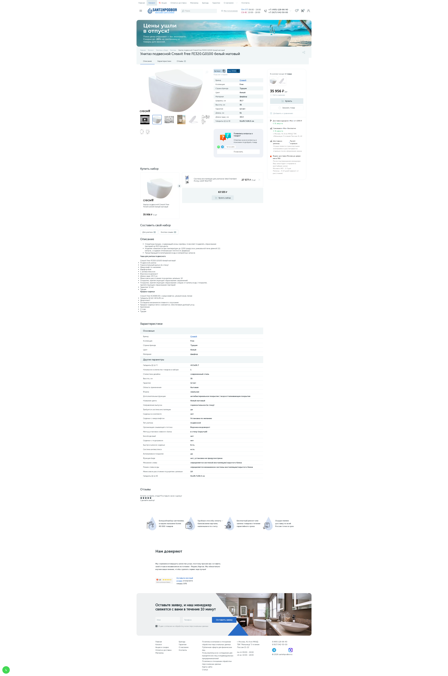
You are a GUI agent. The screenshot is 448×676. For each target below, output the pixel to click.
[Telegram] (274, 650)
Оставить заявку (224, 620)
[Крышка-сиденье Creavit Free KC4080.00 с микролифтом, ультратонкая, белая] (282, 81)
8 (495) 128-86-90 (279, 642)
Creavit (243, 80)
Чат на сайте (230, 147)
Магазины (194, 3)
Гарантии (216, 3)
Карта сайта (207, 667)
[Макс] (291, 650)
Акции (164, 3)
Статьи (205, 670)
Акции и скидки (162, 647)
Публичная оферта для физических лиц (217, 648)
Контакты (246, 3)
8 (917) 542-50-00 (279, 644)
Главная (141, 3)
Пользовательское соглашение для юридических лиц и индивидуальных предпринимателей (217, 656)
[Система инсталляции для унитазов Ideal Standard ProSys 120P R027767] (187, 179)
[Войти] (308, 11)
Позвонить (238, 152)
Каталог (152, 3)
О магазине (229, 3)
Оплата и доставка (178, 3)
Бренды (205, 3)
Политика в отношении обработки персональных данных (217, 662)
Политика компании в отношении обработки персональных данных (216, 643)
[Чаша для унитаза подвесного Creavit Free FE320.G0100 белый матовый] (273, 81)
